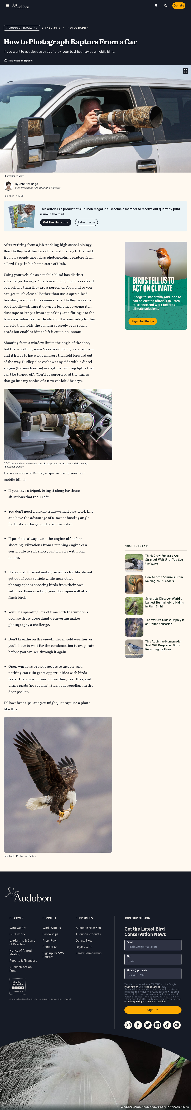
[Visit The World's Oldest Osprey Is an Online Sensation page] (156, 627)
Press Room (50, 940)
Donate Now (84, 940)
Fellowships (50, 934)
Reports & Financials (23, 960)
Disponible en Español (20, 60)
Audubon (20, 5)
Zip (129, 956)
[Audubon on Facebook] (138, 1025)
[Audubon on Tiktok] (167, 1025)
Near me (156, 5)
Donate (179, 5)
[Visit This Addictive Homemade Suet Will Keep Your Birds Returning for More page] (156, 649)
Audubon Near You (88, 928)
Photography (77, 27)
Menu (7, 5)
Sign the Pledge (142, 321)
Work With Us (52, 928)
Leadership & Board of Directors (22, 942)
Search (165, 5)
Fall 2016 (53, 27)
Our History (17, 934)
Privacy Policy (57, 999)
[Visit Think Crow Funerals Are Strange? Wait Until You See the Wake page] (156, 563)
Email (130, 942)
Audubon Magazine (23, 27)
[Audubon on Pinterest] (177, 1025)
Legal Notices (44, 999)
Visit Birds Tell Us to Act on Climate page (156, 286)
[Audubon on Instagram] (128, 1025)
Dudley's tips (43, 473)
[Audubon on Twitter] (148, 1025)
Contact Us (50, 947)
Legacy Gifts (84, 947)
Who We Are (18, 928)
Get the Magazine (55, 222)
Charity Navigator (18, 986)
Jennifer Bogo (28, 184)
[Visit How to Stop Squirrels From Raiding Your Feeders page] (156, 584)
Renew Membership (89, 953)
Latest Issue (86, 222)
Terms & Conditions (157, 1001)
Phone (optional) (137, 970)
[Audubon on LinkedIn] (157, 1025)
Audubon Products (88, 934)
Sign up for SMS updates (53, 955)
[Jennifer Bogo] (8, 186)
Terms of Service (151, 986)
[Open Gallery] (185, 71)
